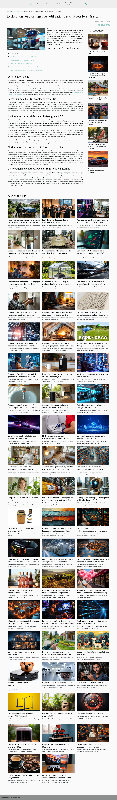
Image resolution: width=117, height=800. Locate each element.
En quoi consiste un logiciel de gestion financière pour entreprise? (97, 75)
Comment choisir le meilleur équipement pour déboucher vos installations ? (90, 469)
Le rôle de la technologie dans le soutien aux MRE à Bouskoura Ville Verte (56, 654)
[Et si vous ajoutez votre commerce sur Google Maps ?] (24, 764)
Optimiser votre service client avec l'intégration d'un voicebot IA (91, 406)
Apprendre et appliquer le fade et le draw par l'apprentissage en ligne (92, 344)
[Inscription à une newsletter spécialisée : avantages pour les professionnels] (24, 455)
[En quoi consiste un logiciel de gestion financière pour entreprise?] (98, 64)
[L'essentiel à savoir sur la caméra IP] (58, 671)
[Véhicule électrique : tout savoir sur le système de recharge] (98, 159)
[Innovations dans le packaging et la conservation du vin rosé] (24, 578)
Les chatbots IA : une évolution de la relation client (24, 57)
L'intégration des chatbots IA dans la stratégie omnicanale (26, 70)
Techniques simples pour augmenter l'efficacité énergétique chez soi (57, 468)
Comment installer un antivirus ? (90, 713)
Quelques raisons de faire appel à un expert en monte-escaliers (97, 146)
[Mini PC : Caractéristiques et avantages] (24, 671)
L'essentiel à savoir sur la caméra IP (57, 682)
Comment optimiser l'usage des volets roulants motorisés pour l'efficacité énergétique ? (24, 253)
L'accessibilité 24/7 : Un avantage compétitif (23, 60)
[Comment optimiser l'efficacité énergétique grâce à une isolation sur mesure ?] (58, 332)
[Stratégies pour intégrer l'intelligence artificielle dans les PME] (93, 486)
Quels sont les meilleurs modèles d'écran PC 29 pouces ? (21, 714)
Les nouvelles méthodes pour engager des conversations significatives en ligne (24, 284)
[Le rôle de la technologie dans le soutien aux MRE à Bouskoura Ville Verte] (58, 640)
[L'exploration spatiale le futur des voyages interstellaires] (24, 424)
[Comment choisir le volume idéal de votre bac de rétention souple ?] (58, 239)
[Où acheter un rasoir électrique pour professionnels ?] (24, 517)
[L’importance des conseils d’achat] (98, 41)
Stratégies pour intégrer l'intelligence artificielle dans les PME (93, 498)
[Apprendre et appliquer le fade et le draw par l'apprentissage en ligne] (93, 332)
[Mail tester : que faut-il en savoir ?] (93, 671)
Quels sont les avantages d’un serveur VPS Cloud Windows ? (92, 622)
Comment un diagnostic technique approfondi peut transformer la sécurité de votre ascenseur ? (22, 345)
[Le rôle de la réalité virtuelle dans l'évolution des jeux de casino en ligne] (58, 609)
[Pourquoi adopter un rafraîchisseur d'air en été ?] (58, 702)
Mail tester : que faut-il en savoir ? (91, 682)
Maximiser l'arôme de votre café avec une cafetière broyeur (58, 375)
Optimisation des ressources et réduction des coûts (25, 67)
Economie (39, 4)
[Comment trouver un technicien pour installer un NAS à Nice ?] (93, 424)
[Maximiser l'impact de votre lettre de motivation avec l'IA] (93, 362)
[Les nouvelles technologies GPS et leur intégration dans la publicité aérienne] (93, 548)
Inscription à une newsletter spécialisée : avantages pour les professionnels (21, 469)
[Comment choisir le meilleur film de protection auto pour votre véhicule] (93, 270)
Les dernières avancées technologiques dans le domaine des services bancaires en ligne (92, 530)
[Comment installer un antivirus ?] (93, 702)
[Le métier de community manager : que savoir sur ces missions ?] (93, 733)
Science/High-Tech (69, 4)
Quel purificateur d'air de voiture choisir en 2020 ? (22, 745)
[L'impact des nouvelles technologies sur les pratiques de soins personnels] (24, 548)
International (49, 4)
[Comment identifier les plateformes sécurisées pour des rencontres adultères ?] (58, 301)
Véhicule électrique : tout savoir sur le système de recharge (96, 170)
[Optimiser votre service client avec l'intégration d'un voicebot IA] (93, 393)
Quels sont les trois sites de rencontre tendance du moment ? (97, 122)
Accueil (9, 11)
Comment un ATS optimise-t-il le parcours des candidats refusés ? (90, 252)
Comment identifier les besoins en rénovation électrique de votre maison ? (22, 314)
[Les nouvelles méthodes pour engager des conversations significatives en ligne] (24, 270)
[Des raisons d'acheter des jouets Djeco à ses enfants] (93, 640)
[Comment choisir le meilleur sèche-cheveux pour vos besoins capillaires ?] (24, 393)
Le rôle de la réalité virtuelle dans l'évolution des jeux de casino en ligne (58, 622)
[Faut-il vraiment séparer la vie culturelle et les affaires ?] (58, 208)
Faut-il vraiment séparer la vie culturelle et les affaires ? (55, 221)
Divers (78, 4)
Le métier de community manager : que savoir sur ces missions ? (91, 745)
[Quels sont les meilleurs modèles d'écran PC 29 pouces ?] (24, 702)
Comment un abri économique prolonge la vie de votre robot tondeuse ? (55, 284)
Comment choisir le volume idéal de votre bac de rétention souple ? (57, 252)
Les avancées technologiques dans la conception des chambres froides (57, 560)
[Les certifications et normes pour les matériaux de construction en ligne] (58, 486)
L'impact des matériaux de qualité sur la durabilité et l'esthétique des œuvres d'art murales (58, 530)
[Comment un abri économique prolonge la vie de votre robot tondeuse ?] (58, 270)
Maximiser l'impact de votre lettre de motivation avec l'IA (92, 375)
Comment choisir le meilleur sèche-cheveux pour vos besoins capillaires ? (23, 406)
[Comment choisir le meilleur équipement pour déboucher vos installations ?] (93, 455)
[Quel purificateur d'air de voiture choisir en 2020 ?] (24, 733)
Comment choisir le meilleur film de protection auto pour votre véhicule (92, 282)
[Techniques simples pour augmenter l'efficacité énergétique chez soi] (58, 455)
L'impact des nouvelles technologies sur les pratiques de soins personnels (23, 560)
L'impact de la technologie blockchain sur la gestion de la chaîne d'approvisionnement (23, 623)
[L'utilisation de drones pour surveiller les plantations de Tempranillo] (58, 578)
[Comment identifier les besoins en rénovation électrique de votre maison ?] (24, 301)
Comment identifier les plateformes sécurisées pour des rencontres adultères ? (57, 314)
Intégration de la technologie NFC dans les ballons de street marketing (92, 591)
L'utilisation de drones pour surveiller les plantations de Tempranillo (58, 591)
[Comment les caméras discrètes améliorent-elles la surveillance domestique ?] (58, 393)
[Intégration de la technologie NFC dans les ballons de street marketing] (93, 578)
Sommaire (14, 53)
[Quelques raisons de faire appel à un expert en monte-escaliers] (98, 135)
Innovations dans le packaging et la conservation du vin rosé (22, 591)
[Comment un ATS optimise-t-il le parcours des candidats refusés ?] (93, 239)
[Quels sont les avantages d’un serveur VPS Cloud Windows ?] (93, 609)
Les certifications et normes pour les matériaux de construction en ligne (57, 498)
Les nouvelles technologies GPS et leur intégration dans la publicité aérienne (93, 560)
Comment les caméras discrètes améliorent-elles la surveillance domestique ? (55, 407)
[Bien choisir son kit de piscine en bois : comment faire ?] (98, 88)
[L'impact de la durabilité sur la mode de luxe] (24, 486)
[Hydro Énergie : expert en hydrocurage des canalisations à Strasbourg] (58, 424)
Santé (59, 4)
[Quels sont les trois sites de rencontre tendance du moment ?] (98, 110)
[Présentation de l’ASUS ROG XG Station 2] (58, 733)
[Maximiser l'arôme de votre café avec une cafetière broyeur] (58, 362)
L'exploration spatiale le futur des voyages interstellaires (22, 437)
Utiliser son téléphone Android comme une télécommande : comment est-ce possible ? (58, 777)
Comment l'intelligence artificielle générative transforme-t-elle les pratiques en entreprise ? (22, 376)
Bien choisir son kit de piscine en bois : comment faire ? (97, 99)
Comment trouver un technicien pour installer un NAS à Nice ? (92, 437)
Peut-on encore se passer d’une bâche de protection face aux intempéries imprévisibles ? (24, 222)
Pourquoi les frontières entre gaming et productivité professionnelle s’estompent (92, 222)
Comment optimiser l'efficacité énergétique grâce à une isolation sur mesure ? (58, 345)
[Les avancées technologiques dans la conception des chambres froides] (58, 548)
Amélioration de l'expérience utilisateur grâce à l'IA (24, 63)
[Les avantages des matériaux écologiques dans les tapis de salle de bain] (93, 301)
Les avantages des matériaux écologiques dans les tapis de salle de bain (92, 314)
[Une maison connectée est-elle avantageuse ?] (24, 640)
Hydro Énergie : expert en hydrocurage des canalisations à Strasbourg (55, 438)
